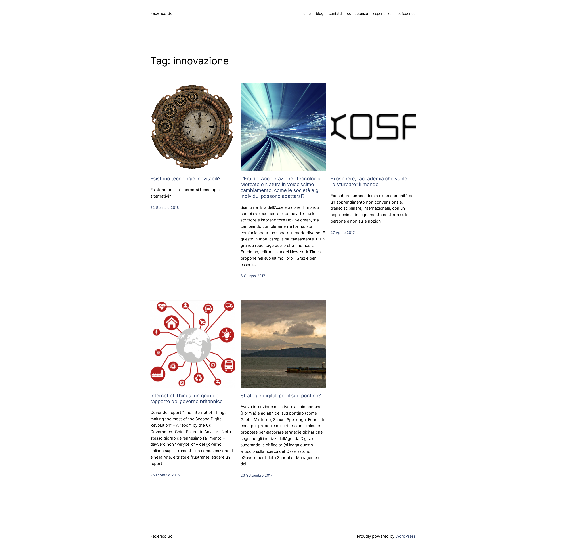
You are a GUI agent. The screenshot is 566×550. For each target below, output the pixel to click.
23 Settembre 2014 (257, 475)
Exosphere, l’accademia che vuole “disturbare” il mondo (369, 181)
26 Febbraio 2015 (165, 475)
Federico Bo (161, 13)
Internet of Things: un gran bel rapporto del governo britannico (186, 398)
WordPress (406, 536)
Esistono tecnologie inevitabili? (185, 178)
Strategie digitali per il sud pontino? (281, 395)
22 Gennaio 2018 (164, 207)
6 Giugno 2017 (253, 276)
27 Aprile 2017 (343, 232)
